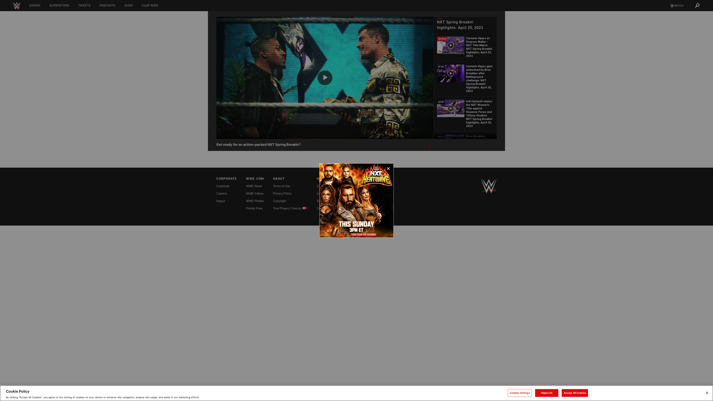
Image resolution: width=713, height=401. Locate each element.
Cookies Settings (520, 392)
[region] (356, 393)
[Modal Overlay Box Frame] (356, 200)
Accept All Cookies (575, 392)
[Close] (707, 393)
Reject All (546, 392)
